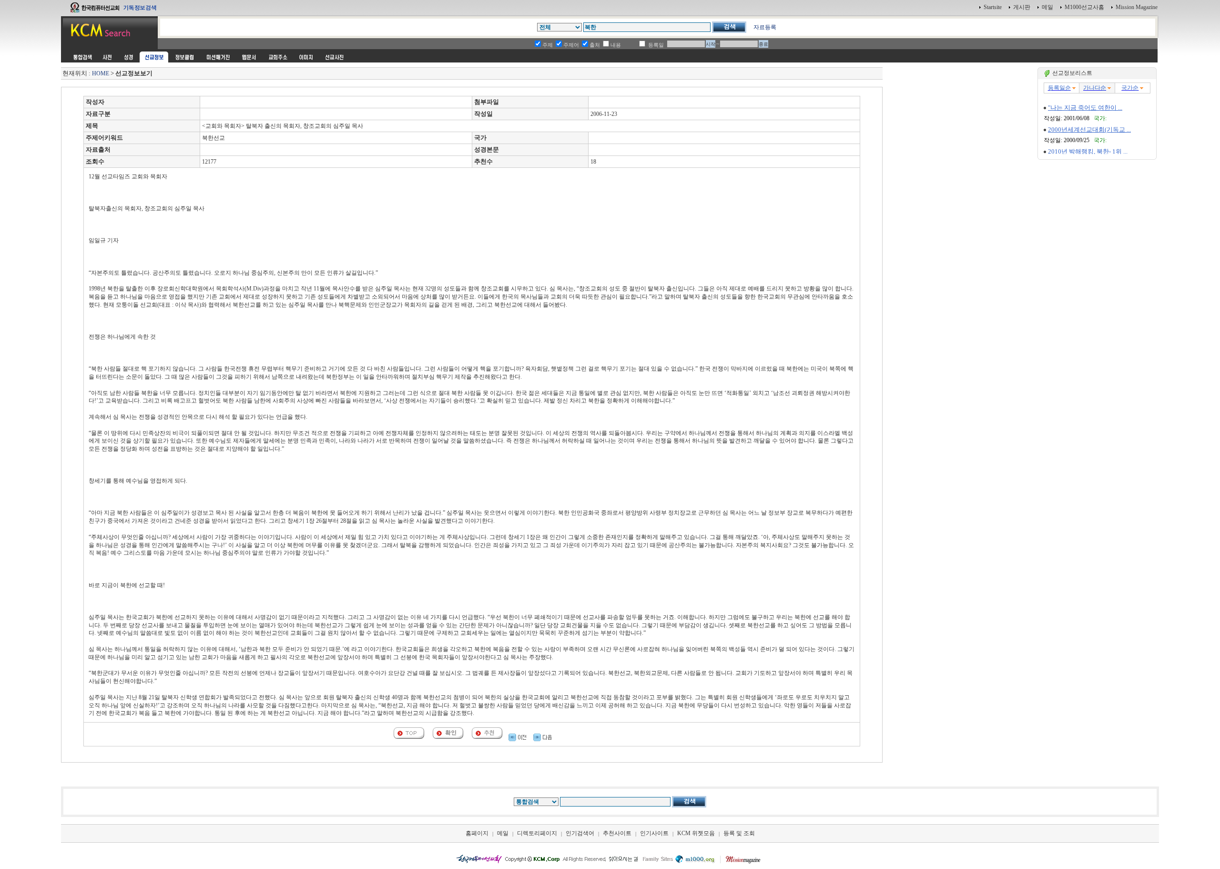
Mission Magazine (1137, 7)
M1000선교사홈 (1084, 7)
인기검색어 (580, 833)
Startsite (993, 7)
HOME (100, 73)
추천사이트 (617, 833)
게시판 (1021, 7)
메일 (1047, 7)
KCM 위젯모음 (696, 833)
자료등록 (764, 27)
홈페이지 (477, 833)
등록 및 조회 (739, 833)
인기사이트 (654, 833)
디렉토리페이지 (537, 833)
